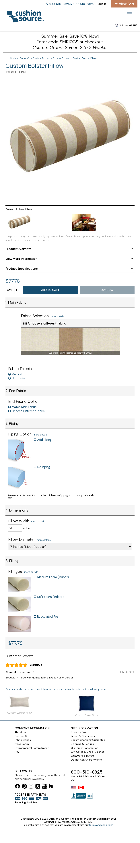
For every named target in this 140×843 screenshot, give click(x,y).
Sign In (102, 4)
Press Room (22, 744)
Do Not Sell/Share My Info (86, 759)
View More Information (21, 259)
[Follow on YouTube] (44, 787)
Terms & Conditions (83, 736)
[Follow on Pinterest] (24, 787)
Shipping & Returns (82, 744)
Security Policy (80, 732)
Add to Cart (50, 290)
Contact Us (21, 736)
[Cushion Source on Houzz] (50, 786)
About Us (20, 732)
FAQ (17, 751)
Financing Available (26, 802)
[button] (126, 26)
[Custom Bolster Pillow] (70, 139)
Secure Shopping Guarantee (88, 740)
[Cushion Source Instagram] (31, 787)
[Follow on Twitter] (37, 787)
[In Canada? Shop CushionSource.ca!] (81, 789)
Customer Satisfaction (84, 748)
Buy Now (107, 290)
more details (58, 316)
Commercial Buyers (82, 755)
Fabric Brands (23, 740)
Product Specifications (21, 269)
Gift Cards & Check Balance (87, 751)
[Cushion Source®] (25, 20)
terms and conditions (101, 825)
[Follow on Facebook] (17, 786)
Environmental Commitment (32, 748)
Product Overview (18, 249)
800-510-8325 (59, 4)
